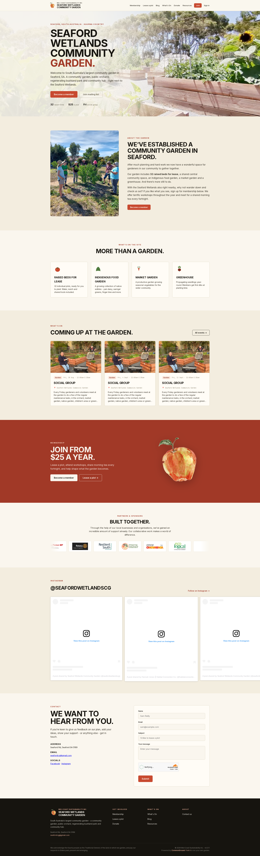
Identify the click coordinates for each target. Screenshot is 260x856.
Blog (158, 5)
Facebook (55, 763)
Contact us (187, 814)
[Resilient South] (67, 546)
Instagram (66, 763)
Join (198, 5)
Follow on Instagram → (199, 591)
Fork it (188, 850)
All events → (201, 333)
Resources (187, 5)
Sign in (206, 5)
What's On (166, 5)
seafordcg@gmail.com (61, 755)
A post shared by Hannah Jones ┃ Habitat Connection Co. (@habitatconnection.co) (162, 677)
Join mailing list (91, 94)
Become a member (64, 94)
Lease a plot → (90, 477)
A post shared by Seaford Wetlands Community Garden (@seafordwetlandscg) (86, 676)
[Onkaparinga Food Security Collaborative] (91, 546)
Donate (177, 5)
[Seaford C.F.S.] (191, 546)
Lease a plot (148, 5)
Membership (135, 5)
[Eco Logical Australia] (141, 546)
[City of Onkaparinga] (116, 546)
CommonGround (178, 850)
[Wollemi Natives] (166, 546)
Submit (145, 778)
